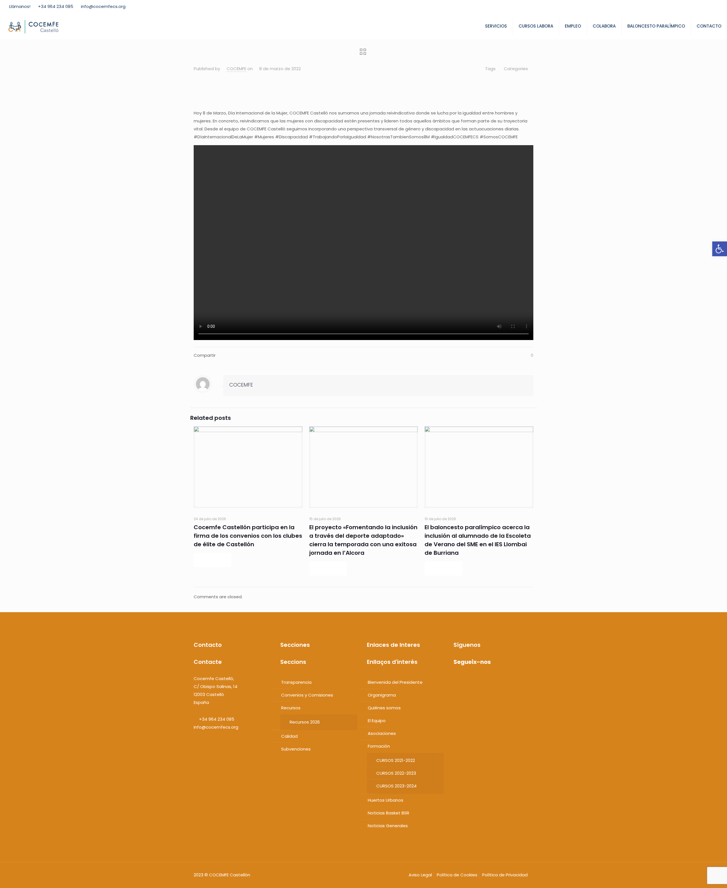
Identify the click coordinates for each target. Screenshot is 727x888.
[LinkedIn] (477, 678)
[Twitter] (466, 678)
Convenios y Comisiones (307, 695)
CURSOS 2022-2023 (396, 773)
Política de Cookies (457, 875)
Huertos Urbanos (385, 800)
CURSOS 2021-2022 (395, 760)
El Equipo (377, 721)
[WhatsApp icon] (679, 7)
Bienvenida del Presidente (395, 682)
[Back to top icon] (703, 878)
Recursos (290, 708)
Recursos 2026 (305, 722)
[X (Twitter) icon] (693, 7)
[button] (719, 248)
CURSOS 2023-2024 (396, 786)
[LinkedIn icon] (707, 7)
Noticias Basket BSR (388, 813)
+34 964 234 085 (55, 6)
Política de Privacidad (505, 875)
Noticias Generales (388, 826)
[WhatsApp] (456, 678)
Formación (379, 746)
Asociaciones (382, 733)
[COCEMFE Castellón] (34, 26)
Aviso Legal (420, 875)
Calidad (289, 736)
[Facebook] (461, 678)
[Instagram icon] (715, 7)
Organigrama (382, 695)
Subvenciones (296, 749)
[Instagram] (483, 678)
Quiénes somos (384, 708)
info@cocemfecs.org (103, 6)
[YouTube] (472, 678)
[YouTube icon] (700, 7)
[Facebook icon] (686, 7)
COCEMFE (236, 69)
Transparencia (296, 682)
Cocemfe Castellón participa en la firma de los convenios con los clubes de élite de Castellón (248, 535)
